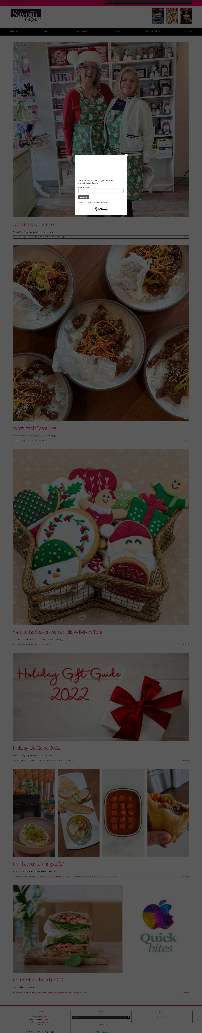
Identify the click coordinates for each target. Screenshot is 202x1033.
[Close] (126, 155)
